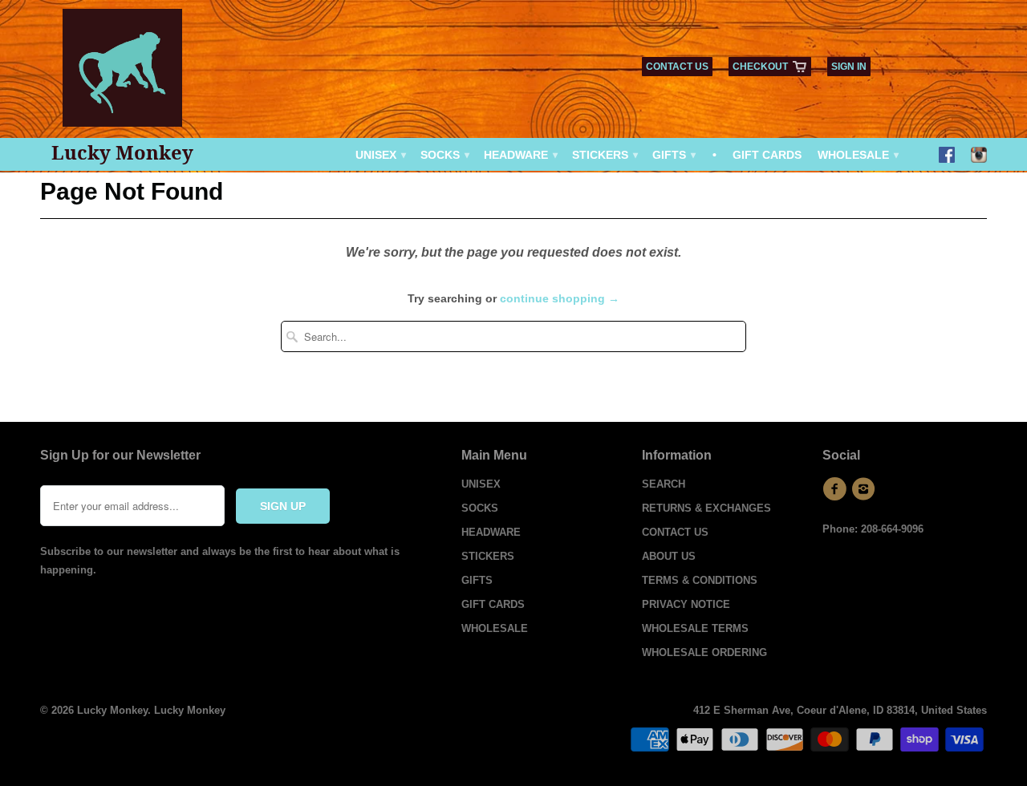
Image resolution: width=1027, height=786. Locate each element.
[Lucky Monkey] (123, 73)
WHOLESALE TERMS (695, 628)
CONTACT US (677, 66)
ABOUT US (669, 556)
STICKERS (604, 154)
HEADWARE (520, 154)
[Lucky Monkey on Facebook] (947, 156)
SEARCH (663, 484)
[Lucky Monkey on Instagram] (979, 156)
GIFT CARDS (767, 154)
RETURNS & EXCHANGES (706, 508)
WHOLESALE (857, 154)
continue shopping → (559, 298)
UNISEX (379, 154)
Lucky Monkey (122, 152)
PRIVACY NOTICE (686, 604)
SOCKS (444, 154)
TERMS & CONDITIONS (699, 580)
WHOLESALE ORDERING (704, 652)
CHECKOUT (760, 66)
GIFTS (673, 154)
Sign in (849, 66)
